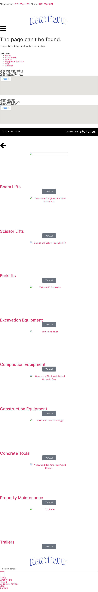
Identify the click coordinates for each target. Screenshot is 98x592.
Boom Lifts (10, 186)
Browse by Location (9, 10)
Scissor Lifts (12, 231)
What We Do (11, 57)
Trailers (7, 542)
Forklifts (8, 275)
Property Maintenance (21, 497)
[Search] (2, 574)
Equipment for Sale (14, 61)
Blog (7, 63)
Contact (9, 65)
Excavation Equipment (21, 320)
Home (8, 55)
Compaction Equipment (23, 364)
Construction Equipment (23, 408)
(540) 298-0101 (45, 4)
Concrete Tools (14, 453)
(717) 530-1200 (21, 4)
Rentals (8, 59)
